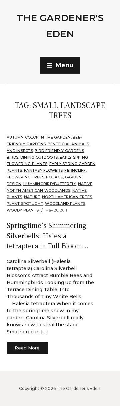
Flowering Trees (25, 177)
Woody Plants (23, 210)
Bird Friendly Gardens (59, 150)
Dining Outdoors (39, 157)
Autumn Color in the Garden (39, 137)
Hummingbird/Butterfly (49, 183)
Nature (32, 196)
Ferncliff (75, 170)
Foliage (54, 177)
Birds (12, 157)
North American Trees (67, 196)
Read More (27, 347)
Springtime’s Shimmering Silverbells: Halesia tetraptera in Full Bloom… (48, 236)
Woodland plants (65, 203)
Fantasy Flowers (43, 170)
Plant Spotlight (25, 203)
